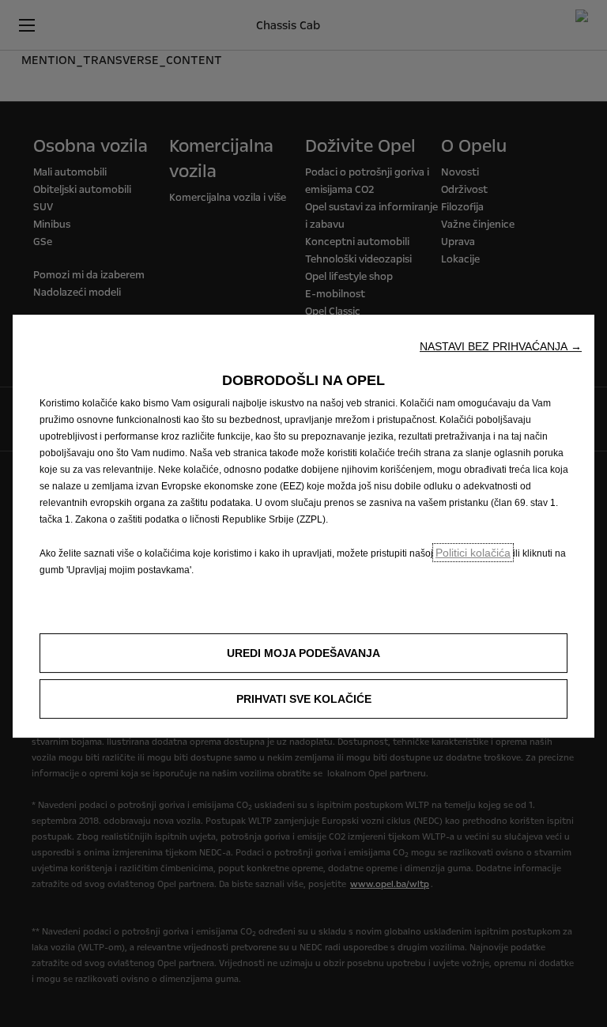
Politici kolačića (473, 552)
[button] (501, 346)
